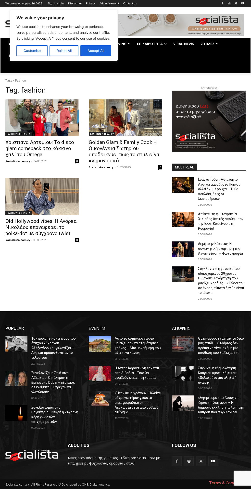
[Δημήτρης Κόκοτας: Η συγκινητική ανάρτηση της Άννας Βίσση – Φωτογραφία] (183, 249)
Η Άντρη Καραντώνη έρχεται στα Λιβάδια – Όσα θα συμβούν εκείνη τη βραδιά (137, 373)
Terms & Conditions (227, 483)
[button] (240, 67)
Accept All (96, 50)
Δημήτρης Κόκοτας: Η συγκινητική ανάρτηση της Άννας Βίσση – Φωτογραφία (220, 248)
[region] (64, 35)
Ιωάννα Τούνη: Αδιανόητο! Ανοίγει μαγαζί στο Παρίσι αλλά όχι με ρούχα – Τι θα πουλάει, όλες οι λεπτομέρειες (219, 189)
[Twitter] (236, 3)
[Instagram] (229, 3)
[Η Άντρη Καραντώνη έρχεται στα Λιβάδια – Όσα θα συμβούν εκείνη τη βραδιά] (100, 373)
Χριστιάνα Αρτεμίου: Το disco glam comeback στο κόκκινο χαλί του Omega (39, 148)
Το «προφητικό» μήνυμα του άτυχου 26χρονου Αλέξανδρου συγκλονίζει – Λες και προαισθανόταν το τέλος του (53, 347)
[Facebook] (222, 3)
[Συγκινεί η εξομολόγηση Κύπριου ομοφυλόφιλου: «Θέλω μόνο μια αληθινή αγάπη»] (183, 373)
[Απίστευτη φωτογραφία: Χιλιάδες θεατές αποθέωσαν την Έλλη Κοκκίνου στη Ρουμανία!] (183, 219)
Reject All (64, 50)
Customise (32, 50)
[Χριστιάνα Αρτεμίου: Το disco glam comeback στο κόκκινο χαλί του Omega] (42, 117)
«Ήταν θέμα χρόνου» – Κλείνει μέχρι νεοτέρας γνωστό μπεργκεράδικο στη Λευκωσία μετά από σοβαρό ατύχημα (138, 402)
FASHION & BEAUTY (18, 134)
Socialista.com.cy (17, 161)
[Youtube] (243, 3)
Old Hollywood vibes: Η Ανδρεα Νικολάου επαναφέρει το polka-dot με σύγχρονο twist (41, 227)
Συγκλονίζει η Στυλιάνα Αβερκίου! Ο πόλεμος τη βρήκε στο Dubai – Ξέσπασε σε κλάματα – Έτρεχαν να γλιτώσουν (53, 382)
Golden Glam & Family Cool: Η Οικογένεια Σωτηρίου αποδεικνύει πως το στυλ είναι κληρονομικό (125, 151)
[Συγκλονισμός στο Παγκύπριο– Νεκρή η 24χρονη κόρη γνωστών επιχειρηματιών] (16, 413)
